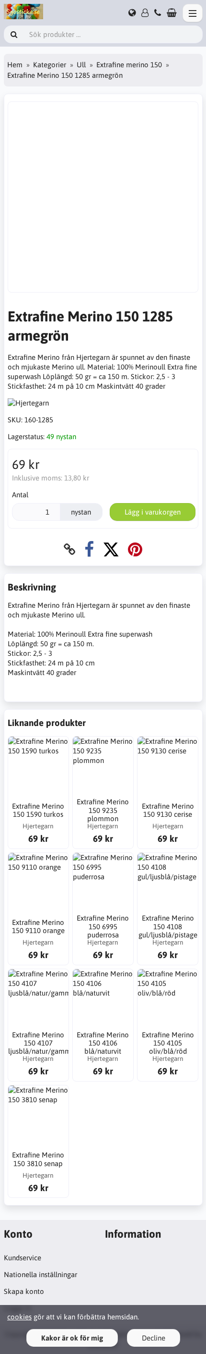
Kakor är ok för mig (72, 1338)
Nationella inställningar (40, 1274)
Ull (81, 65)
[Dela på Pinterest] (135, 549)
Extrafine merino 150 (129, 65)
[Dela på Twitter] (111, 549)
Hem (15, 65)
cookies (19, 1317)
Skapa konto (24, 1291)
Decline (153, 1338)
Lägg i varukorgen (153, 512)
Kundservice (22, 1258)
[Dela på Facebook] (89, 549)
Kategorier (49, 65)
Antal (20, 495)
